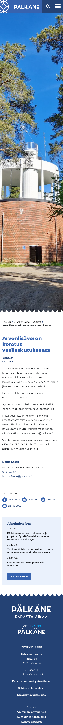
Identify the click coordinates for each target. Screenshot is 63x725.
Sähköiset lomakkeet (31, 688)
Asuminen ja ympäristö (31, 711)
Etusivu (31, 707)
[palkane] (26, 7)
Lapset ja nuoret (31, 721)
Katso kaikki (19, 576)
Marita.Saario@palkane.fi (17, 476)
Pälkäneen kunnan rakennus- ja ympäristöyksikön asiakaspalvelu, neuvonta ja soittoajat (28, 536)
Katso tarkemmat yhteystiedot (31, 681)
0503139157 (9, 471)
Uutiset (7, 361)
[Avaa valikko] (57, 6)
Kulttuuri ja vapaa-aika (31, 716)
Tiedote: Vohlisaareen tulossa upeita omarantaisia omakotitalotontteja (30, 551)
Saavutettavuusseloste (31, 695)
